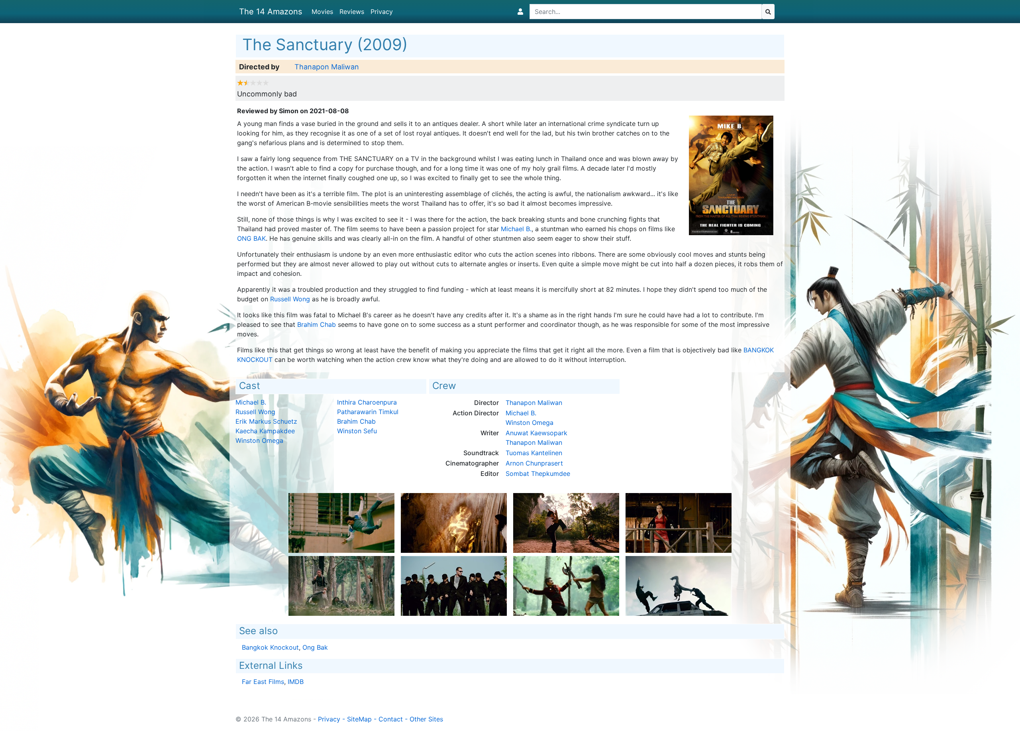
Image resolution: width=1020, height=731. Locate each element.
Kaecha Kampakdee (265, 431)
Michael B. (516, 229)
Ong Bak (251, 238)
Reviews (351, 12)
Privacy (382, 12)
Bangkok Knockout (270, 647)
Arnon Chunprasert (534, 463)
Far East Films (263, 682)
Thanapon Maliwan (326, 67)
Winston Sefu (357, 431)
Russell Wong (290, 299)
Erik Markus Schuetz (266, 421)
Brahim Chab (316, 324)
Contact (391, 719)
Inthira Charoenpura (367, 402)
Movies (322, 12)
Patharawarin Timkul (367, 412)
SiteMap (359, 719)
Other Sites (426, 719)
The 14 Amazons (270, 11)
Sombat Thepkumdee (538, 474)
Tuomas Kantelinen (534, 453)
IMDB (296, 682)
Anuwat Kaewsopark (536, 433)
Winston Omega (259, 440)
